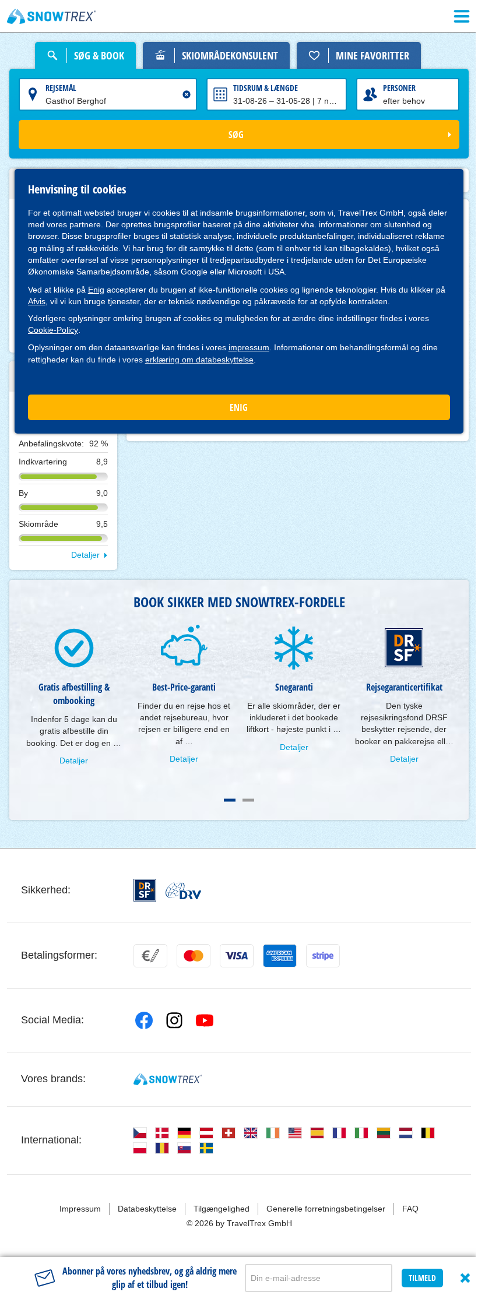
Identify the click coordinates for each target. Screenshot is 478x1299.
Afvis (36, 301)
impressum (249, 347)
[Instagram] (174, 1020)
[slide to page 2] (248, 800)
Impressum (80, 1208)
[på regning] (150, 955)
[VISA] (237, 955)
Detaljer (85, 554)
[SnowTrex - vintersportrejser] (167, 1079)
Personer (399, 87)
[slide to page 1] (230, 800)
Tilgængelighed (221, 1208)
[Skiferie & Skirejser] (51, 16)
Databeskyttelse (147, 1208)
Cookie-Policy (53, 330)
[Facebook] (143, 1020)
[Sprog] (139, 1133)
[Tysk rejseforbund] (183, 890)
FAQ (410, 1208)
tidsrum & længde (265, 87)
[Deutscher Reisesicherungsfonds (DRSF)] (144, 890)
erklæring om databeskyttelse (199, 359)
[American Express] (280, 955)
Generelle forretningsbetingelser (325, 1208)
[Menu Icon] (461, 16)
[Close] (465, 1278)
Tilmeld (422, 1277)
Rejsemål (60, 87)
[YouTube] (204, 1020)
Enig (96, 289)
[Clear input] (186, 94)
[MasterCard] (193, 955)
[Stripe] (323, 955)
